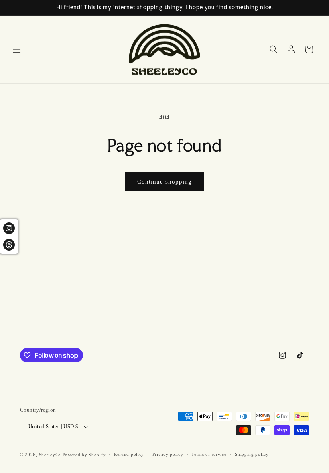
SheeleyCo (50, 454)
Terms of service (208, 454)
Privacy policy (167, 454)
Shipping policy (252, 454)
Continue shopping (164, 181)
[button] (17, 49)
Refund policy (129, 454)
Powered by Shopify (84, 454)
